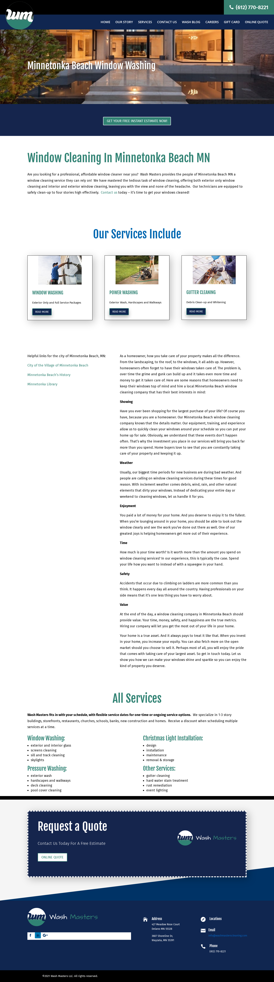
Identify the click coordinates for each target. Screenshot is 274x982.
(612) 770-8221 (251, 7)
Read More (119, 311)
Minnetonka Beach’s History (48, 375)
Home (105, 22)
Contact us (109, 192)
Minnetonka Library (42, 384)
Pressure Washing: (47, 768)
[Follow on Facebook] (30, 935)
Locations (216, 919)
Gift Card (232, 22)
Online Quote (256, 22)
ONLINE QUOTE (52, 857)
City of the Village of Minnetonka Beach (57, 365)
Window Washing (45, 738)
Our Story (124, 22)
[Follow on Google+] (45, 935)
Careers (212, 22)
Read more (42, 311)
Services (145, 22)
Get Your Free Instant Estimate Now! (137, 121)
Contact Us (167, 22)
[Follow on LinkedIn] (38, 935)
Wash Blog (191, 22)
